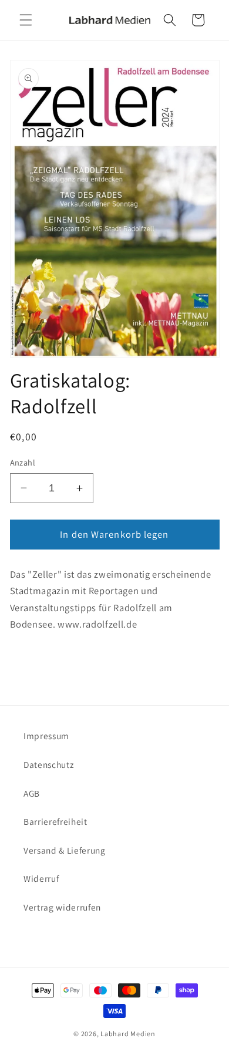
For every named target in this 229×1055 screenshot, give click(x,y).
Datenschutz (48, 764)
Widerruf (41, 878)
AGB (31, 793)
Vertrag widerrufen (62, 907)
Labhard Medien (128, 1033)
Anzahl (23, 462)
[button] (26, 20)
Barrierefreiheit (55, 821)
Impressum (46, 735)
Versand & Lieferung (64, 850)
